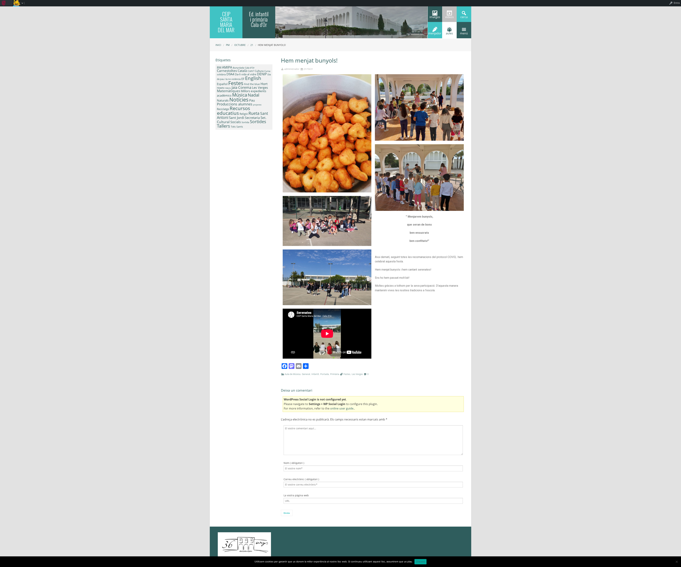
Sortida (245, 122)
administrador (291, 69)
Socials (235, 122)
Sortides (258, 121)
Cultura (259, 71)
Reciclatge (223, 109)
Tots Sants (237, 126)
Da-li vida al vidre (245, 74)
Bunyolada (238, 67)
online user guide (341, 408)
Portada (324, 374)
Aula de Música (292, 374)
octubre (240, 45)
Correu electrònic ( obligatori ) (301, 479)
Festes (347, 374)
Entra (677, 2)
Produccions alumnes (234, 104)
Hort (264, 84)
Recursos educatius (233, 110)
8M (219, 67)
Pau (252, 100)
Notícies (238, 99)
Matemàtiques (228, 91)
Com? (251, 71)
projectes (257, 104)
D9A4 (230, 74)
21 (251, 45)
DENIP (262, 74)
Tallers (223, 126)
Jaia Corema (241, 87)
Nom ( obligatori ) (294, 463)
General (306, 374)
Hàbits (228, 88)
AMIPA (227, 67)
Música (239, 95)
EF (242, 79)
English (253, 78)
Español (222, 84)
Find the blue (252, 84)
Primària (334, 374)
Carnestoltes (227, 70)
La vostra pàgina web (296, 495)
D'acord (420, 561)
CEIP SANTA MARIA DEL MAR (226, 22)
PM (228, 45)
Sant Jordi (236, 117)
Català (242, 71)
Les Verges (357, 374)
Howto (220, 87)
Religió (244, 114)
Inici (218, 45)
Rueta (253, 113)
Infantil (315, 374)
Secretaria (252, 118)
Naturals (223, 100)
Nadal (253, 95)
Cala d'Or (249, 67)
